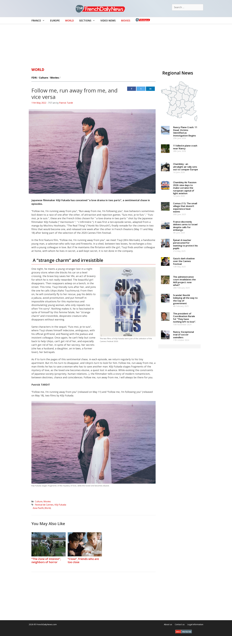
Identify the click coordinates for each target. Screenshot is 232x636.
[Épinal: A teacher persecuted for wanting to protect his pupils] (165, 248)
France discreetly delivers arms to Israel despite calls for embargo (185, 225)
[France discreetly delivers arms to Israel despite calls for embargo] (165, 230)
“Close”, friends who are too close (83, 560)
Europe (55, 20)
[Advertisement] (116, 44)
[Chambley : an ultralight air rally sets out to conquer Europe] (165, 172)
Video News (108, 20)
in (150, 88)
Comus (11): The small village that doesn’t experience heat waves (185, 207)
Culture (43, 77)
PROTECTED (186, 632)
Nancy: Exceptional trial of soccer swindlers (183, 334)
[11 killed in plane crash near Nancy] (165, 154)
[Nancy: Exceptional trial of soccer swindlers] (165, 340)
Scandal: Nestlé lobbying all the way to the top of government (185, 299)
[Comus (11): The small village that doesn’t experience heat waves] (165, 211)
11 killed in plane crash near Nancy (185, 147)
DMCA (178, 632)
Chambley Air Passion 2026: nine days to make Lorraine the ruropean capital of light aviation (184, 188)
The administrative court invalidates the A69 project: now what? (184, 281)
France (36, 20)
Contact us (180, 624)
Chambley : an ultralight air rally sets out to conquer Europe (185, 166)
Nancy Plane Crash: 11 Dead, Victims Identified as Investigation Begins (185, 131)
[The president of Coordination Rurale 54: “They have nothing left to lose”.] (165, 321)
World (69, 20)
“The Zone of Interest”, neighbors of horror (46, 560)
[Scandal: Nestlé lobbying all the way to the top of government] (165, 303)
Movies (125, 20)
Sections (85, 20)
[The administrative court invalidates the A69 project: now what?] (165, 285)
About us (168, 624)
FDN (34, 77)
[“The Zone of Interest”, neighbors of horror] (48, 555)
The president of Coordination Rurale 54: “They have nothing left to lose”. (184, 317)
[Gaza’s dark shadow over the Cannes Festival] (165, 266)
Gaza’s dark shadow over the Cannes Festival (184, 261)
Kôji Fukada (60, 504)
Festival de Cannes (44, 504)
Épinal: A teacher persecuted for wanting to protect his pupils (185, 244)
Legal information (195, 624)
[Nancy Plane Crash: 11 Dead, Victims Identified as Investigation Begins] (165, 135)
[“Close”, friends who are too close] (85, 555)
